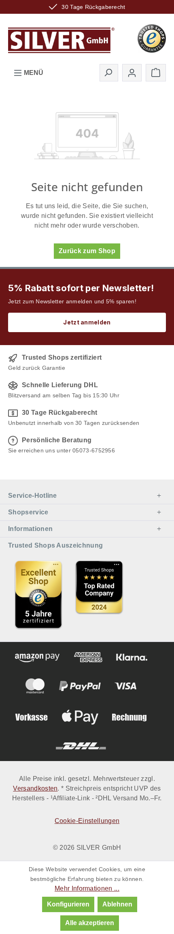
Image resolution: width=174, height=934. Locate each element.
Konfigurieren (68, 904)
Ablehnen (117, 904)
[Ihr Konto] (132, 72)
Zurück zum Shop (87, 250)
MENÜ (32, 72)
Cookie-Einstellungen (87, 820)
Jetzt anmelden (86, 322)
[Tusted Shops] (152, 37)
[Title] (38, 594)
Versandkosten (35, 788)
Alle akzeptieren (89, 922)
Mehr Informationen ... (87, 888)
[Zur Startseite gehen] (61, 38)
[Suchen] (109, 72)
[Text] (99, 594)
